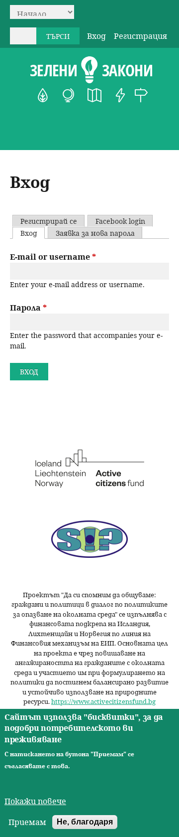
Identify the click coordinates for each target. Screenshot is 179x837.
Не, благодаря (85, 822)
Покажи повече (35, 801)
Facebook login (120, 221)
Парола (28, 307)
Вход (96, 35)
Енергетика (120, 95)
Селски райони (141, 95)
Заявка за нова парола (95, 233)
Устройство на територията (94, 95)
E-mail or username (53, 256)
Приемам (27, 822)
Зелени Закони (91, 70)
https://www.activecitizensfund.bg (103, 701)
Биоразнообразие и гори (43, 95)
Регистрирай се (48, 221)
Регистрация (140, 35)
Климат (69, 95)
